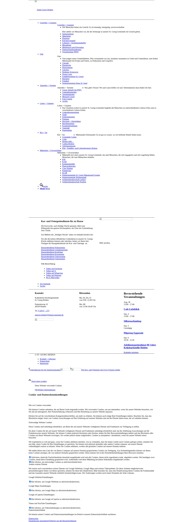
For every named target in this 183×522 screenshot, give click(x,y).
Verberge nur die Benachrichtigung (62, 521)
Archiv (42, 286)
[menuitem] (100, 23)
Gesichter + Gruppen (65, 25)
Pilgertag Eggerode (133, 333)
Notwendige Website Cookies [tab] (40, 422)
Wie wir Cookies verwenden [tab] (40, 405)
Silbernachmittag (132, 321)
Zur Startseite (45, 284)
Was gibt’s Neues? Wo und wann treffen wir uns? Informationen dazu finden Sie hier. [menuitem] (118, 88)
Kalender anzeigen (131, 352)
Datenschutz (33, 519)
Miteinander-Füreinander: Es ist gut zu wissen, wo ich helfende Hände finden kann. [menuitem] (108, 135)
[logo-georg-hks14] (44, 10)
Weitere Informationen (46, 390)
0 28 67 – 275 (43, 311)
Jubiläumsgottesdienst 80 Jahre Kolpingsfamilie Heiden (140, 346)
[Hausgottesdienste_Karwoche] (116, 219)
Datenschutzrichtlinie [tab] (37, 510)
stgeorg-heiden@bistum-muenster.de (49, 315)
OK (36, 390)
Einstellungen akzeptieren (39, 521)
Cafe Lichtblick (131, 309)
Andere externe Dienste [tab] (38, 464)
